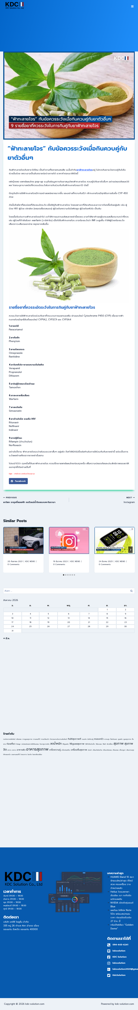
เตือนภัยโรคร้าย (97, 750)
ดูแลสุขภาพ (127, 739)
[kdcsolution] (109, 951)
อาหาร (14, 750)
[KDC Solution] (109, 957)
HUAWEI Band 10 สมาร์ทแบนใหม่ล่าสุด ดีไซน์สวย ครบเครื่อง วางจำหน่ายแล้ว (122, 882)
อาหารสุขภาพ (37, 749)
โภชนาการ (24, 754)
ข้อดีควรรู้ (90, 739)
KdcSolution (119, 975)
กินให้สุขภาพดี (74, 739)
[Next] (130, 549)
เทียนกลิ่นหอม (107, 750)
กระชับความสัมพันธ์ (9, 739)
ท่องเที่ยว (11, 744)
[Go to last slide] (7, 549)
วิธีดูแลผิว (65, 744)
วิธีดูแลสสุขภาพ (76, 744)
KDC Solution (120, 956)
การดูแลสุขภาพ (27, 739)
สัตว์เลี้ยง (110, 744)
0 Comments (13, 564)
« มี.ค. (6, 638)
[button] (18, 481)
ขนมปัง (84, 739)
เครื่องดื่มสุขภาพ (79, 749)
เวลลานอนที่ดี (15, 754)
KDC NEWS (30, 561)
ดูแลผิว (120, 739)
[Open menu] (132, 5)
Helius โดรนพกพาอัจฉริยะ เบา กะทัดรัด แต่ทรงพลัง (121, 895)
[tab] (63, 575)
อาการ (9, 750)
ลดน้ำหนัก (56, 743)
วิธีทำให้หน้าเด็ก (90, 744)
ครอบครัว (99, 739)
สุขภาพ (118, 743)
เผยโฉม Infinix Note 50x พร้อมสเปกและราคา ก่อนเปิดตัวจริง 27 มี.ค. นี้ (121, 915)
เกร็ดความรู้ (55, 749)
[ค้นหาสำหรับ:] (69, 591)
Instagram (129, 500)
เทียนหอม (116, 750)
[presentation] (23, 540)
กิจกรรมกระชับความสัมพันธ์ (58, 739)
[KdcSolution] (109, 975)
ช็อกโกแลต (113, 739)
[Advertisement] (69, 31)
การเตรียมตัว (45, 739)
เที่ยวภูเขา (122, 750)
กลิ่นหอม (19, 739)
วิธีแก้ (104, 744)
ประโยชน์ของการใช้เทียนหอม (30, 744)
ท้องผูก (18, 744)
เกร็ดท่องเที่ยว (65, 750)
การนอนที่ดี (36, 739)
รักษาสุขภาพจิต (44, 744)
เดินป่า (90, 750)
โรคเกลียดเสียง (37, 754)
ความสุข (107, 739)
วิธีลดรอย (99, 744)
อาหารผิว (21, 749)
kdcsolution (119, 950)
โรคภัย (30, 754)
